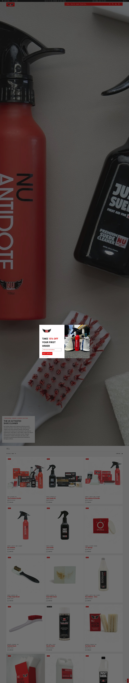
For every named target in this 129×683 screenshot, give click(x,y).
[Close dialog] (88, 326)
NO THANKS (45, 356)
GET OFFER (47, 353)
